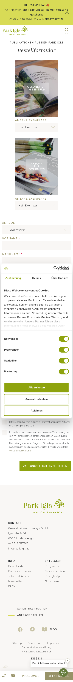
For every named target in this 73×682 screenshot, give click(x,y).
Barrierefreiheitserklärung (36, 647)
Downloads (15, 566)
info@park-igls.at (18, 548)
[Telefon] (4, 676)
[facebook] (20, 630)
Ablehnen (37, 410)
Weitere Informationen (20, 450)
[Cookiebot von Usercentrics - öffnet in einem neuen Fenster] (53, 268)
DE (43, 30)
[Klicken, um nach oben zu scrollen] (69, 664)
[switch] (64, 350)
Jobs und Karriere (19, 576)
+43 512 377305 (18, 543)
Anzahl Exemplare (31, 120)
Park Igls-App (53, 576)
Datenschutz (34, 643)
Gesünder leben (55, 571)
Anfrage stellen (30, 615)
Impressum (53, 643)
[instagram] (32, 629)
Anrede (8, 222)
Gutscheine (52, 581)
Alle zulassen (36, 387)
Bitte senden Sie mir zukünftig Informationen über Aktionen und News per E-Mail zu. (40, 424)
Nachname (12, 254)
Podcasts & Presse (20, 571)
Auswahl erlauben (36, 399)
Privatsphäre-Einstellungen (36, 651)
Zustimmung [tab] (13, 277)
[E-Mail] (12, 677)
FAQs (11, 586)
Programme (52, 566)
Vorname (11, 238)
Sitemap (17, 643)
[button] (49, 663)
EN (50, 30)
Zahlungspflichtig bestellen (45, 466)
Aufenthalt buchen (32, 608)
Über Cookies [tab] (59, 277)
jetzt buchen (59, 676)
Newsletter (15, 581)
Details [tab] (36, 277)
